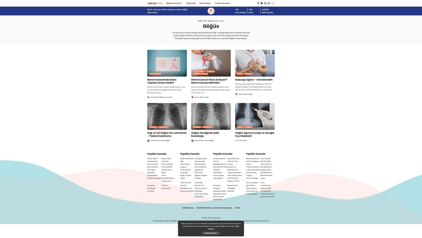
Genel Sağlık (155, 74)
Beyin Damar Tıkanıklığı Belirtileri (232, 188)
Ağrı (240, 74)
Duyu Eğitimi (218, 178)
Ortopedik (207, 127)
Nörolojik (163, 127)
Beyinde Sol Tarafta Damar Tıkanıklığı (201, 188)
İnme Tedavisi (167, 164)
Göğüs (210, 71)
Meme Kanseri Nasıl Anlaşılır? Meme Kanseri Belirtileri (209, 81)
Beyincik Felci (232, 170)
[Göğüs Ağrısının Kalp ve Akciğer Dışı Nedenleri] (255, 116)
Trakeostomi (167, 181)
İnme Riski (198, 182)
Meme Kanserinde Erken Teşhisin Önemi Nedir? (161, 81)
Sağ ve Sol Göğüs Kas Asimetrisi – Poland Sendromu (166, 134)
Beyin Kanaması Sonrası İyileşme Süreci (252, 161)
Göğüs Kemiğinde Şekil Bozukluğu (205, 134)
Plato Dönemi (185, 182)
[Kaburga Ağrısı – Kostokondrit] (255, 63)
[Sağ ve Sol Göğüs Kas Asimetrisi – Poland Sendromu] (167, 116)
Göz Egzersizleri (201, 158)
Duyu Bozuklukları (187, 191)
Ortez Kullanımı (201, 167)
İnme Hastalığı (252, 178)
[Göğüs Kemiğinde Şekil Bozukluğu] (211, 116)
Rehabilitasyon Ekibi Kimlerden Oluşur (266, 175)
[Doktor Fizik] (155, 3)
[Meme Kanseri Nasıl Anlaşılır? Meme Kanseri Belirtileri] (211, 63)
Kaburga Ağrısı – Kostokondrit (254, 79)
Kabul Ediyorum (211, 233)
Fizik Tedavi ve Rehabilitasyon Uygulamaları (266, 167)
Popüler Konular (200, 74)
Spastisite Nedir (219, 194)
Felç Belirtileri (152, 175)
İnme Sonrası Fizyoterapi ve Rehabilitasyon (252, 191)
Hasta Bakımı (152, 158)
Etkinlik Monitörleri (267, 196)
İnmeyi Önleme (219, 158)
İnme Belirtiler (167, 167)
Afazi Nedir (217, 172)
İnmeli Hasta (152, 161)
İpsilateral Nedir (219, 191)
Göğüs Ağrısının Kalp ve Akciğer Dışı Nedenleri (254, 134)
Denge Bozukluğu (154, 178)
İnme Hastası (218, 175)
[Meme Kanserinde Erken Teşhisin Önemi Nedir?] (167, 63)
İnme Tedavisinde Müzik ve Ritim (266, 185)
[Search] (273, 3)
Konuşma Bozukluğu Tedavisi (151, 188)
